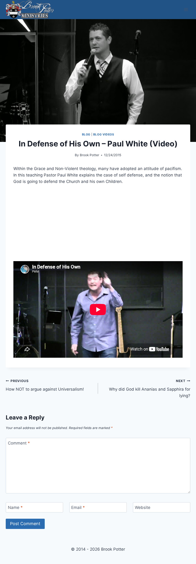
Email (78, 507)
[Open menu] (185, 9)
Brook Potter (89, 155)
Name (15, 507)
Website (142, 507)
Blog (86, 134)
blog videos (103, 134)
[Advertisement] (98, 225)
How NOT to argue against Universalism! (45, 385)
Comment (19, 443)
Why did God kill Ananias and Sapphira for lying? (149, 388)
